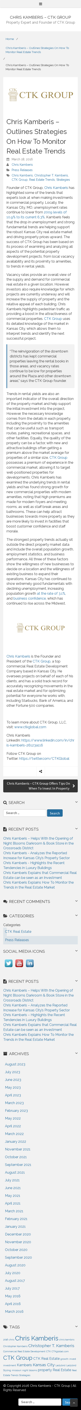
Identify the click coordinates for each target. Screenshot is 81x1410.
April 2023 (13, 1095)
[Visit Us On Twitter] (8, 967)
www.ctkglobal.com (30, 727)
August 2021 (15, 1172)
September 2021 (18, 1165)
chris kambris (66, 1339)
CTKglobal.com (60, 1351)
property (45, 1370)
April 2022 (13, 1126)
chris (11, 1339)
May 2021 (12, 1196)
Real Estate (62, 1370)
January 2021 (15, 1227)
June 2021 (13, 1188)
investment (9, 1365)
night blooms (29, 1370)
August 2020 (15, 1265)
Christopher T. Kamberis (51, 175)
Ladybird (60, 1365)
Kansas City (44, 1364)
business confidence (29, 598)
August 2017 (15, 1281)
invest (72, 1359)
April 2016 (13, 1304)
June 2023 (13, 1080)
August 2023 (15, 1064)
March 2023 (14, 1103)
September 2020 (18, 1257)
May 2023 (13, 1087)
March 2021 (14, 1211)
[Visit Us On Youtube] (19, 967)
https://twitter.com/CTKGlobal (44, 759)
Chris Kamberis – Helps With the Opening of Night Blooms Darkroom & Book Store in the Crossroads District (38, 843)
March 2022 (14, 1134)
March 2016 (14, 1312)
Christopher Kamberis (15, 1346)
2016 (5, 1339)
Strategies (63, 179)
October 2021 (16, 1157)
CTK (48, 1351)
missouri (16, 1370)
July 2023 (12, 1072)
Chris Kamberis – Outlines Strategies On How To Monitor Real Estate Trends (37, 50)
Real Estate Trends (42, 179)
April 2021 (13, 1203)
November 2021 (17, 1149)
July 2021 (12, 1180)
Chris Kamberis (22, 164)
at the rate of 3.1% (51, 593)
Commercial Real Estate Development (24, 1351)
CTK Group (20, 179)
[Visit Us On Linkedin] (29, 967)
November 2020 (18, 1242)
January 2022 (15, 1142)
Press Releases (22, 170)
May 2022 (13, 1118)
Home (10, 39)
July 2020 (12, 1273)
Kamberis (24, 1365)
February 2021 (16, 1219)
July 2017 (12, 1288)
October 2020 (16, 1250)
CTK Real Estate (46, 1359)
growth (64, 1359)
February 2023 (16, 1111)
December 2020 (18, 1234)
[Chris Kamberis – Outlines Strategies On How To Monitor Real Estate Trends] (40, 94)
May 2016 (13, 1296)
